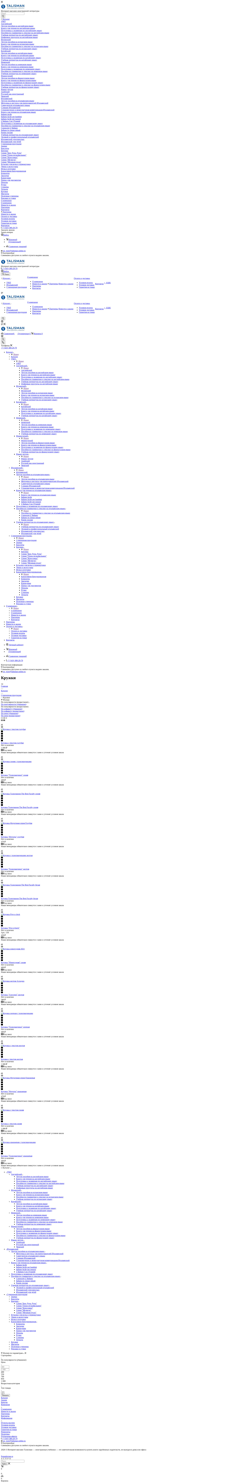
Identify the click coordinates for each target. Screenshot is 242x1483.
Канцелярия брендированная (33, 576)
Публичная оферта (9, 1436)
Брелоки (24, 552)
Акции (4, 1400)
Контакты (5, 1416)
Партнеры (5, 1414)
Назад (16, 354)
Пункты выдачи (8, 1423)
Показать (5, 1395)
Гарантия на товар (9, 1429)
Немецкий (25, 422)
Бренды (4, 1402)
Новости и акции (8, 1411)
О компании (16, 610)
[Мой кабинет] (2, 322)
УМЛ (18, 363)
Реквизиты (5, 1432)
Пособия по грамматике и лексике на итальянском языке (45, 513)
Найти (4, 1464)
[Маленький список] (2, 720)
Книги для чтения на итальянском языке (38, 495)
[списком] (4, 718)
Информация (6, 1418)
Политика (5, 1434)
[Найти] (3, 16)
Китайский (26, 406)
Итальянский (21, 472)
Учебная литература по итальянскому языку (40, 527)
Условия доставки (8, 1427)
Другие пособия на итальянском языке (37, 479)
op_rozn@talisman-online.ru (14, 251)
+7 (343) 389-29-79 (9, 228)
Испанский (26, 391)
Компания (5, 1405)
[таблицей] (6, 718)
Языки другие (27, 459)
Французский (27, 440)
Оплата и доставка (19, 631)
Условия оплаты (8, 1425)
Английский (26, 370)
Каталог (14, 357)
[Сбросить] (3, 1392)
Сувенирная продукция (26, 540)
